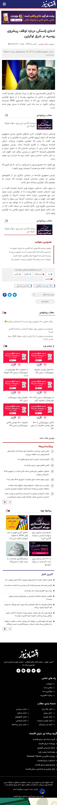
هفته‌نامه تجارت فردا (46, 752)
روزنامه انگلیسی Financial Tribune (41, 756)
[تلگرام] (15, 295)
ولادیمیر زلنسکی (22, 286)
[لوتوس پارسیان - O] (28, 801)
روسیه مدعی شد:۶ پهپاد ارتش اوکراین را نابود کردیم (32, 256)
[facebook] (38, 671)
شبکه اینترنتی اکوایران (46, 748)
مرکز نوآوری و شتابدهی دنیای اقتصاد (40, 769)
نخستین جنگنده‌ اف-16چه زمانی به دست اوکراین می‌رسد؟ (30, 252)
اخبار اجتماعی (21, 720)
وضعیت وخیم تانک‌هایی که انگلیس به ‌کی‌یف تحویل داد (30, 248)
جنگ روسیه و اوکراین (44, 286)
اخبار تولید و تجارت (44, 720)
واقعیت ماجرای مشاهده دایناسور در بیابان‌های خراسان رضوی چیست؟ (30, 597)
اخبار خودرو (47, 717)
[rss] (18, 671)
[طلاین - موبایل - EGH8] (28, 17)
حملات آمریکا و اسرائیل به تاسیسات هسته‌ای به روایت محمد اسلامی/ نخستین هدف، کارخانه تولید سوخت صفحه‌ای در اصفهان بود (27, 496)
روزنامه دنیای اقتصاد (46, 743)
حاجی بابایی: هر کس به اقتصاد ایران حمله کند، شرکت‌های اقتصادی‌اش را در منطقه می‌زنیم (28, 453)
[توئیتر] (10, 295)
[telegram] (23, 671)
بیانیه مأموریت (46, 695)
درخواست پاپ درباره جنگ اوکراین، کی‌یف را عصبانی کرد (31, 259)
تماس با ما (48, 687)
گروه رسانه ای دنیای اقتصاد (44, 739)
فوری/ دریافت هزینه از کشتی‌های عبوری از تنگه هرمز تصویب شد (28, 580)
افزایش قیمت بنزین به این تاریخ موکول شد (33, 459)
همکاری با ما (47, 691)
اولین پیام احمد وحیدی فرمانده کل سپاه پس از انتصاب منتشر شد (28, 585)
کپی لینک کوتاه (48, 295)
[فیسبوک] (5, 295)
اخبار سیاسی (43, 44)
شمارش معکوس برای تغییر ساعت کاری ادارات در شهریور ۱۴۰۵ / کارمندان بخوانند (26, 473)
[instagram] (28, 671)
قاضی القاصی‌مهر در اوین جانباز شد (36, 465)
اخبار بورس (47, 713)
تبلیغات (49, 684)
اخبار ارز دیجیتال (45, 724)
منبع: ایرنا (45, 301)
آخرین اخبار (47, 574)
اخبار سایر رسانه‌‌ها (19, 724)
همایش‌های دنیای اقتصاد (45, 765)
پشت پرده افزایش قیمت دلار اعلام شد (38, 591)
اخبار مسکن (22, 713)
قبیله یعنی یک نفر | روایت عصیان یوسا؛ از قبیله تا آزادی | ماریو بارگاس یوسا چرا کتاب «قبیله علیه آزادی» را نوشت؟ (29, 614)
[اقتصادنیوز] (28, 653)
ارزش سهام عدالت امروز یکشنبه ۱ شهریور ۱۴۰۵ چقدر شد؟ (28, 479)
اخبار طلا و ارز (47, 709)
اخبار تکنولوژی (21, 717)
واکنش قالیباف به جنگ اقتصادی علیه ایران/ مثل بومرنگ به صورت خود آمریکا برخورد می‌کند (28, 606)
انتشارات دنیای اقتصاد (46, 760)
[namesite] (48, 4)
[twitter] (33, 671)
